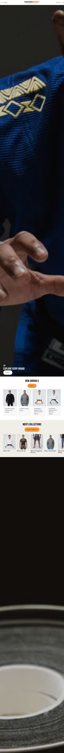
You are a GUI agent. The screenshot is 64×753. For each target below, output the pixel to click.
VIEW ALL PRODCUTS (32, 429)
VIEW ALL (7, 372)
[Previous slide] (5, 397)
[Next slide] (15, 397)
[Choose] (14, 403)
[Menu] (2, 2)
